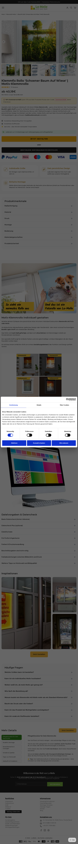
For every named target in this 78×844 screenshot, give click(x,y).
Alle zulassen (63, 443)
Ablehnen (14, 443)
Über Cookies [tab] (64, 405)
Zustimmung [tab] (13, 405)
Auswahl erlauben (39, 443)
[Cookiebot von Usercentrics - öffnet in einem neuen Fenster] (67, 399)
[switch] (29, 435)
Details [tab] (39, 405)
